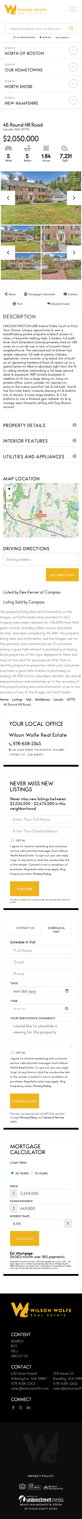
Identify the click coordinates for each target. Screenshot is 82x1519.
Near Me (46, 37)
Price (14, 1186)
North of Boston (24, 53)
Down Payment (21, 1201)
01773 (71, 699)
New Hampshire (21, 103)
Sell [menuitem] (14, 1350)
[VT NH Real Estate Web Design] (41, 1498)
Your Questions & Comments (32, 1018)
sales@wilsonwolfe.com (30, 1388)
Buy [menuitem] (14, 1345)
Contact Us (17, 754)
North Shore (19, 86)
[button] (71, 28)
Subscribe (24, 889)
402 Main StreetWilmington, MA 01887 (29, 1376)
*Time (14, 1000)
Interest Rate (20, 1216)
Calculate (24, 1238)
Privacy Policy (42, 873)
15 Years (41, 1173)
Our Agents (35, 754)
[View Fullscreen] (9, 505)
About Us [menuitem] (19, 1355)
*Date (14, 983)
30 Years (22, 1173)
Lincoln (58, 699)
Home (4, 699)
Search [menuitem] (17, 1341)
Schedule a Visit (56, 929)
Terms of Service (53, 1117)
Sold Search (62, 37)
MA (28, 699)
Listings (17, 699)
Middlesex (42, 699)
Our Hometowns (23, 70)
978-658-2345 (27, 743)
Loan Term (18, 1162)
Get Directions (62, 575)
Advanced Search (25, 37)
